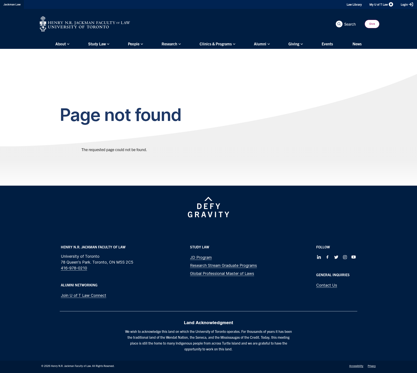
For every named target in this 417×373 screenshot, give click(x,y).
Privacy (372, 365)
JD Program (201, 257)
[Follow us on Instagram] (345, 257)
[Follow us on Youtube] (353, 257)
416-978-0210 (74, 268)
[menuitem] (62, 44)
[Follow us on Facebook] (327, 257)
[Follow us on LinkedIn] (319, 257)
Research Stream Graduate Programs (223, 265)
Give (372, 23)
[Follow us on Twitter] (336, 257)
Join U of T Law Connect (83, 295)
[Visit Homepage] (85, 24)
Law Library (354, 4)
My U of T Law (378, 4)
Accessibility (356, 365)
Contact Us (326, 285)
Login (404, 4)
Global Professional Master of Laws (222, 273)
